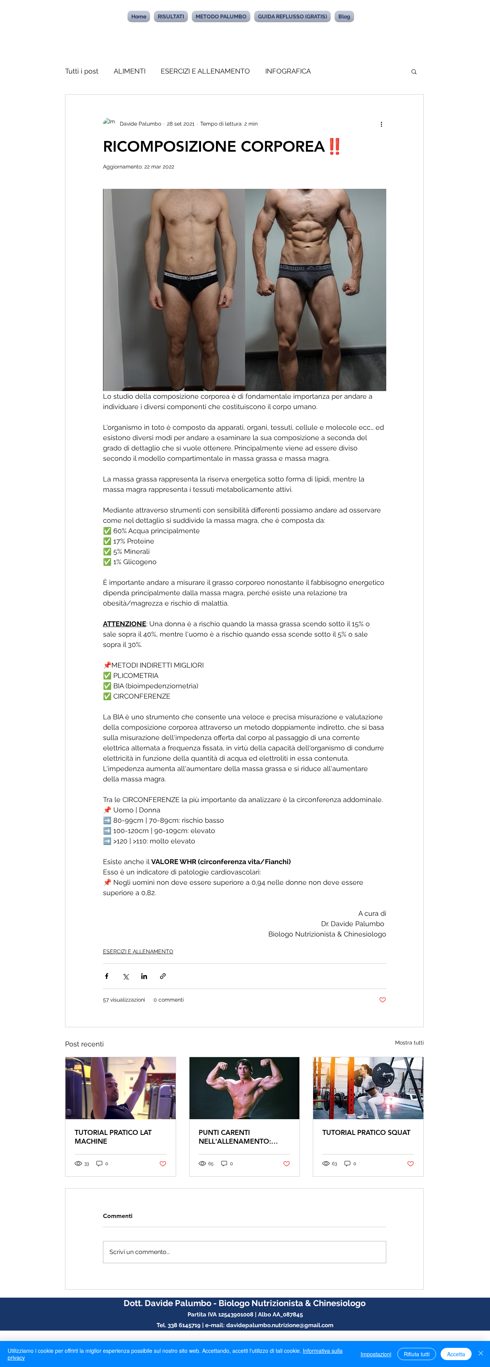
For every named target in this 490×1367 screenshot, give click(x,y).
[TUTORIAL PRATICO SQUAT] (368, 1088)
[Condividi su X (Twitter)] (125, 976)
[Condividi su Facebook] (106, 976)
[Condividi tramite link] (163, 976)
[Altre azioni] (381, 123)
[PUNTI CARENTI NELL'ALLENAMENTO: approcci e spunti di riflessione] (244, 1088)
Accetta (456, 1354)
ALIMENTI (129, 71)
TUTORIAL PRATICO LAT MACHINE (113, 1137)
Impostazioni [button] (376, 1354)
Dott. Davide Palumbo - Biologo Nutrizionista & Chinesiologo (245, 1303)
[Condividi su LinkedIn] (144, 976)
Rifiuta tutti (417, 1354)
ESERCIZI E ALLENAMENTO (205, 71)
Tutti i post (81, 71)
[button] (414, 71)
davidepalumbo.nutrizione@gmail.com (279, 1325)
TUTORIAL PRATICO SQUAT (366, 1132)
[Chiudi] (480, 1354)
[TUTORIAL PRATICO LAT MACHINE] (120, 1088)
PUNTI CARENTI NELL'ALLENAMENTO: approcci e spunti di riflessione (235, 1137)
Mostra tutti (409, 1043)
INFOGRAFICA (288, 71)
